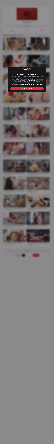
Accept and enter (27, 88)
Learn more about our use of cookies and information (29, 84)
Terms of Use (32, 80)
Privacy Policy (16, 80)
